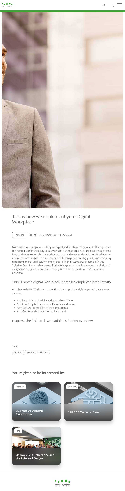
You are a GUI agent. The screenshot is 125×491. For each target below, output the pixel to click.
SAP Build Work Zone (37, 352)
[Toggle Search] (112, 5)
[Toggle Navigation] (119, 5)
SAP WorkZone (36, 289)
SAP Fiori (54, 289)
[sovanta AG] (7, 4)
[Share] (31, 235)
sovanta (20, 234)
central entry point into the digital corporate (49, 269)
